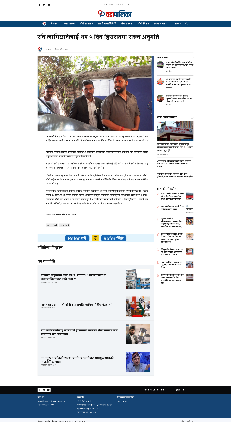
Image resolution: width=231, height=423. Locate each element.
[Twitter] (44, 4)
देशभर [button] (54, 23)
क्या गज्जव (69, 23)
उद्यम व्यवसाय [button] (161, 23)
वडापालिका (47, 49)
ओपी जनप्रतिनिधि (107, 23)
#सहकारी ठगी (64, 225)
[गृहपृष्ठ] (44, 24)
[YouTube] (49, 4)
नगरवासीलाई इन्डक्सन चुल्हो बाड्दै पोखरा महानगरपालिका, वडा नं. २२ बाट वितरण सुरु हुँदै (175, 147)
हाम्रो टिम (180, 389)
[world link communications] (96, 238)
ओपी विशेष (143, 23)
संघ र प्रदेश (127, 23)
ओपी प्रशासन (86, 23)
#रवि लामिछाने (52, 225)
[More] (192, 57)
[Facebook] (39, 4)
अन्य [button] (177, 23)
